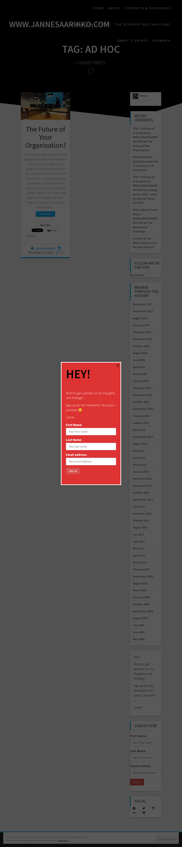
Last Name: (74, 440)
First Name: (74, 425)
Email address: (76, 455)
